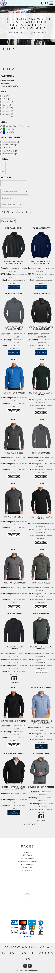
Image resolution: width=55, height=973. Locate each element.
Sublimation (6, 653)
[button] (46, 3)
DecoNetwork (32, 970)
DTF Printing (5, 274)
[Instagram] (30, 966)
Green (8, 129)
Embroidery (5, 268)
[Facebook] (25, 966)
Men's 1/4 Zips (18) (10, 86)
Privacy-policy (27, 870)
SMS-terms (27, 867)
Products (27, 852)
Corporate (5, 83)
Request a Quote (27, 858)
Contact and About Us (27, 861)
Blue (8, 132)
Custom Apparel (7, 80)
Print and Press (27, 864)
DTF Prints (27, 855)
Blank (4, 280)
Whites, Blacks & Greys (15, 126)
